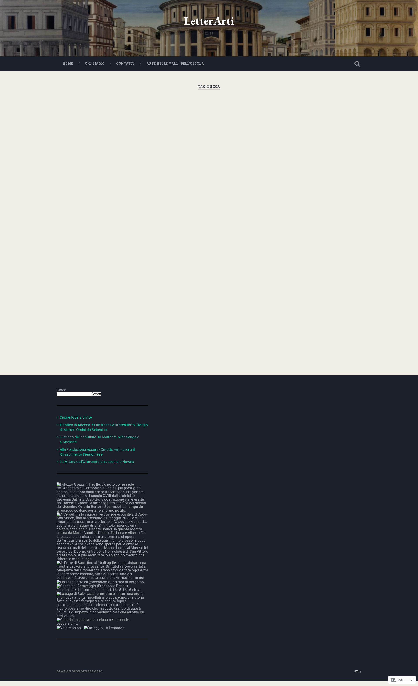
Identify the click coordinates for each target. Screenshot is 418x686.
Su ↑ (357, 671)
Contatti (125, 63)
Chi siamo (94, 63)
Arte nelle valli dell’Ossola (175, 63)
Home (67, 63)
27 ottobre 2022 (83, 342)
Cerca (61, 390)
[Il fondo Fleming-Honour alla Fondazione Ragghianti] (208, 165)
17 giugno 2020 (187, 277)
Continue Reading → (83, 322)
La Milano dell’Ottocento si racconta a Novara (97, 461)
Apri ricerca (357, 63)
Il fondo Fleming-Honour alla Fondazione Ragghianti (207, 118)
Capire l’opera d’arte (76, 417)
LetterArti (209, 20)
